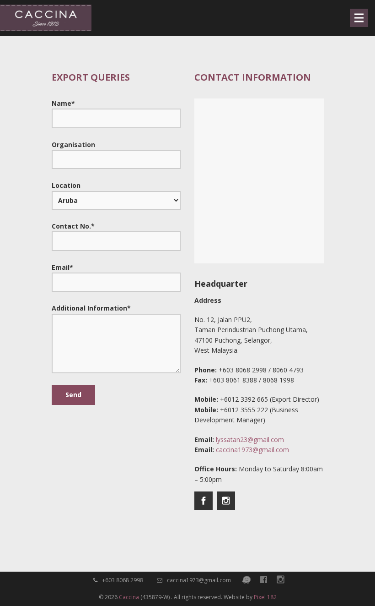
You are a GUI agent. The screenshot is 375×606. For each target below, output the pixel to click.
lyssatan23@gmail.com (250, 439)
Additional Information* (91, 308)
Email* (62, 267)
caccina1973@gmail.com (252, 449)
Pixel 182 (265, 597)
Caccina (129, 597)
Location (66, 185)
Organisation (73, 144)
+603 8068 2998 (122, 580)
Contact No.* (73, 226)
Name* (63, 103)
